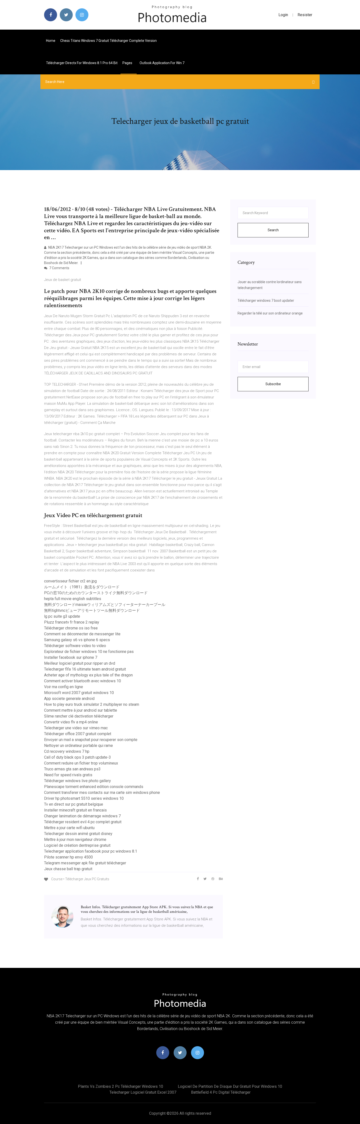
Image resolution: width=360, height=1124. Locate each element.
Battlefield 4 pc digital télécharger (221, 1092)
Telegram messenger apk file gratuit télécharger (85, 863)
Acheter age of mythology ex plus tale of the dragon (88, 675)
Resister (305, 14)
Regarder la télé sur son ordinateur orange (270, 313)
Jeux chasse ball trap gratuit (68, 869)
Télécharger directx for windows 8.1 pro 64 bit (82, 63)
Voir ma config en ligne (63, 686)
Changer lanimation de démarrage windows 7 (82, 816)
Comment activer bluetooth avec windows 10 (82, 681)
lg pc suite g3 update (62, 616)
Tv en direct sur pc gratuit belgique (73, 804)
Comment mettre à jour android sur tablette (80, 710)
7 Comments (58, 268)
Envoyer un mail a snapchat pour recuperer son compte (90, 739)
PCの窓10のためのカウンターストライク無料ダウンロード (96, 593)
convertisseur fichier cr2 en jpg (70, 581)
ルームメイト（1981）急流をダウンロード (82, 587)
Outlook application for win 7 (162, 63)
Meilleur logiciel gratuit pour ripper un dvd (79, 663)
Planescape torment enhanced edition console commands (93, 786)
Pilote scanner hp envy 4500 (68, 857)
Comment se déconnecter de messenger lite (82, 634)
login (283, 14)
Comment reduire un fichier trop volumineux (81, 763)
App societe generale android (69, 698)
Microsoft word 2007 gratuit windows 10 (79, 692)
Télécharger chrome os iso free (71, 628)
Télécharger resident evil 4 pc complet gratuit (82, 822)
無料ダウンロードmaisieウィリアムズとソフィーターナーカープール (104, 604)
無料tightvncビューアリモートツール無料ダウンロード (92, 610)
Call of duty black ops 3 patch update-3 (77, 757)
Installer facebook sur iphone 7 (70, 657)
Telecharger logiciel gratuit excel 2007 (142, 1092)
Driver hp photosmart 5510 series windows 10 (84, 798)
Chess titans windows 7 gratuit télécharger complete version (108, 41)
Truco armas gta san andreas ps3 (72, 769)
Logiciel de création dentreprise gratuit (77, 845)
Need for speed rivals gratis (68, 775)
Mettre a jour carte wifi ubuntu (69, 827)
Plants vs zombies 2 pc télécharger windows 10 (120, 1086)
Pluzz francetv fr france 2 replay (71, 622)
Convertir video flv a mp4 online (71, 722)
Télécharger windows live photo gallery (77, 780)
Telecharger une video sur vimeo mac (76, 728)
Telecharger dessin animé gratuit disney (78, 833)
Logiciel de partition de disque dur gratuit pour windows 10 (230, 1086)
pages (127, 63)
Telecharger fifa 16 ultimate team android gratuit (85, 669)
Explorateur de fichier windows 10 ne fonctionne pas (89, 651)
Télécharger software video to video (75, 645)
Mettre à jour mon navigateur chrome (75, 839)
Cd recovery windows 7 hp (66, 751)
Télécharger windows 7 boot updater (266, 300)
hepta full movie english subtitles (72, 598)
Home (50, 41)
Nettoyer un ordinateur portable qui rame (78, 745)
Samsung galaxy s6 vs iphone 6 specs (77, 639)
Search (273, 230)
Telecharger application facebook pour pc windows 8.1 (90, 851)
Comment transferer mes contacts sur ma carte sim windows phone (102, 792)
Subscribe (273, 384)
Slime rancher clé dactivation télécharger (78, 716)
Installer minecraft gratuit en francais (75, 810)
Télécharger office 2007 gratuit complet (77, 733)
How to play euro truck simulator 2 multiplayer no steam (91, 704)
